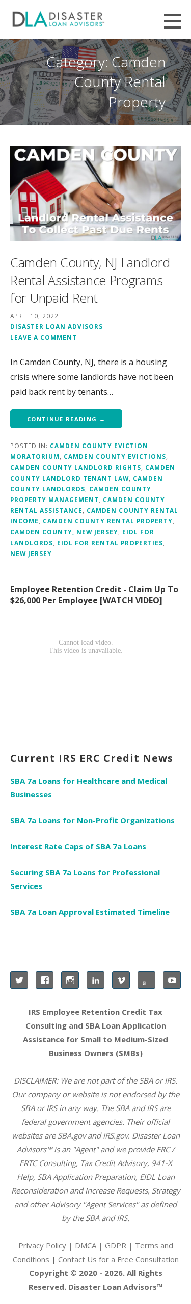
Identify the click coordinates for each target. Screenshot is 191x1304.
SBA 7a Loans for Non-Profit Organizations (92, 820)
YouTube (172, 980)
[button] (176, 21)
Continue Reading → (66, 419)
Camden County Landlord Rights (75, 467)
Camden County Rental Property (108, 521)
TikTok (146, 980)
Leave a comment (43, 337)
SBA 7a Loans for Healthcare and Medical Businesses (88, 787)
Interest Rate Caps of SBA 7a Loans (78, 846)
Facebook (44, 980)
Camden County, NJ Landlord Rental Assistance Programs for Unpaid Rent (90, 280)
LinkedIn (95, 980)
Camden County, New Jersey (64, 532)
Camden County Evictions (115, 456)
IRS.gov (115, 1135)
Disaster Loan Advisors (56, 326)
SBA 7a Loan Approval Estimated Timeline (90, 912)
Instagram (70, 980)
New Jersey (31, 553)
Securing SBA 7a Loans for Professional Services (85, 879)
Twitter (19, 980)
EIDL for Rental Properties (110, 543)
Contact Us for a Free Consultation (118, 1259)
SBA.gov (72, 1135)
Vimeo (121, 980)
